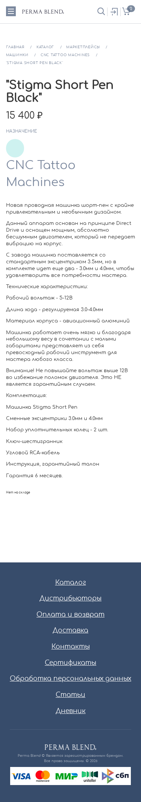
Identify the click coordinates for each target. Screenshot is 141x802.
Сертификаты (70, 663)
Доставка (70, 630)
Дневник (71, 711)
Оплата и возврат (70, 614)
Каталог (70, 582)
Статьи (70, 695)
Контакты (71, 646)
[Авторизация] (113, 12)
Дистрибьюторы (70, 598)
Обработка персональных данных (70, 678)
